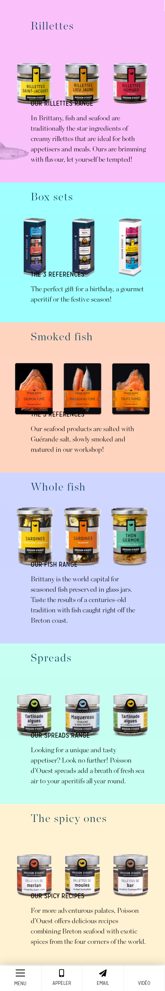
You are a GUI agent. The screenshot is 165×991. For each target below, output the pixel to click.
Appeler (62, 983)
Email (103, 983)
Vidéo (144, 983)
